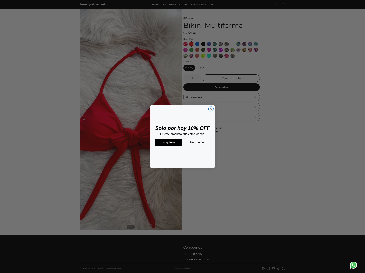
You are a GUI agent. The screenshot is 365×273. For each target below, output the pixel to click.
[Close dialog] (210, 108)
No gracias (197, 142)
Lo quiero (168, 142)
